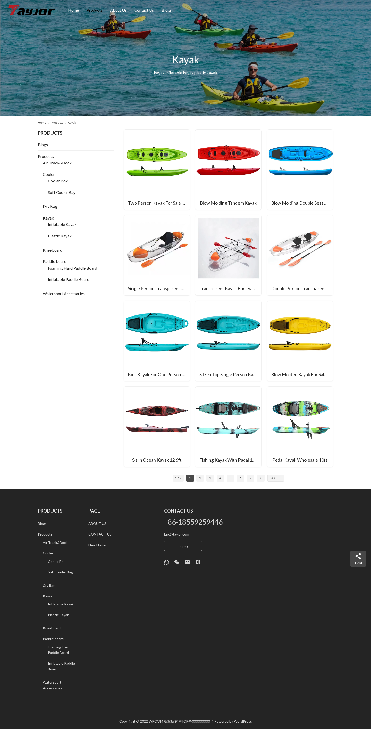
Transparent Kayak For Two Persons (230, 288)
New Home (97, 545)
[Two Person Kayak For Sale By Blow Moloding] (157, 170)
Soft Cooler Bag (62, 192)
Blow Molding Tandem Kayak (228, 203)
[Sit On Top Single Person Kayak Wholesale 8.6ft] (228, 341)
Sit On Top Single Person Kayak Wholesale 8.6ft (230, 374)
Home (73, 10)
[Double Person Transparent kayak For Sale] (300, 255)
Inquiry (183, 546)
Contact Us (144, 10)
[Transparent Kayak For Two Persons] (228, 255)
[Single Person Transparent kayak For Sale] (157, 255)
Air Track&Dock (57, 162)
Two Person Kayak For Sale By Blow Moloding (159, 203)
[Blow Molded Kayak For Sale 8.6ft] (300, 341)
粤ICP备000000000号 (196, 721)
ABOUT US (97, 523)
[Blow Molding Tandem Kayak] (228, 170)
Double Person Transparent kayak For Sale (302, 288)
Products (94, 10)
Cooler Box (58, 180)
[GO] (280, 478)
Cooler (49, 174)
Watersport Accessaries (64, 293)
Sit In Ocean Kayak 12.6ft (157, 460)
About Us (118, 10)
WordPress (243, 721)
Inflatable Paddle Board (68, 279)
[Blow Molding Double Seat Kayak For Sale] (300, 170)
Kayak (48, 217)
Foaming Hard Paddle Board (72, 267)
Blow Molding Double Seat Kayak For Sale (302, 203)
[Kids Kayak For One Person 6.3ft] (157, 341)
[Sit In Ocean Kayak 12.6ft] (157, 427)
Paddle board (54, 261)
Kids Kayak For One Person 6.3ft (159, 374)
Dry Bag (50, 206)
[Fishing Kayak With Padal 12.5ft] (228, 427)
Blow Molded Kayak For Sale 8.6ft (302, 374)
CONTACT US (100, 534)
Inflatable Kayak (62, 224)
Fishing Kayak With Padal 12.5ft (230, 460)
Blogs (167, 10)
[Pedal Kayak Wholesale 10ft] (300, 427)
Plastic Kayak (60, 235)
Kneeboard (52, 250)
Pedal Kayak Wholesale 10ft (299, 460)
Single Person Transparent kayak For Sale (159, 288)
